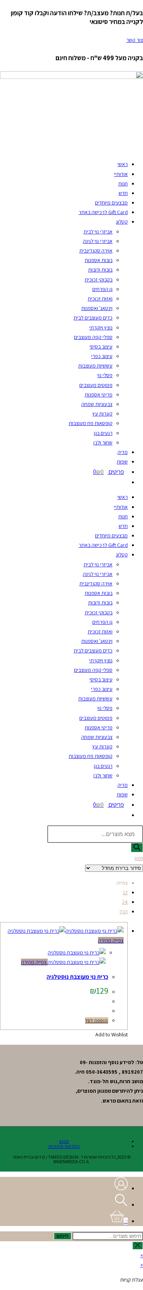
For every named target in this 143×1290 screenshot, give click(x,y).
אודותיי (121, 174)
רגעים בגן (103, 433)
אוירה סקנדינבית (95, 250)
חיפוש (62, 1236)
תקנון (64, 1141)
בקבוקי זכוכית (98, 279)
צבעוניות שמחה (96, 404)
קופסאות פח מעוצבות (90, 423)
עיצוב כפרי (101, 356)
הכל (123, 911)
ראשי (122, 164)
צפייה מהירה (111, 940)
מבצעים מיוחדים (111, 202)
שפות (122, 461)
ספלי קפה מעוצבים (93, 337)
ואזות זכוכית (100, 298)
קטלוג (122, 221)
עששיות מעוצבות (95, 365)
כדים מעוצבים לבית (93, 317)
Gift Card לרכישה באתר (103, 212)
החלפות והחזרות (64, 1146)
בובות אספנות (98, 260)
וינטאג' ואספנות (96, 308)
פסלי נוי (104, 375)
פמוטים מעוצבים (95, 385)
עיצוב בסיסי (101, 346)
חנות (123, 183)
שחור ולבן (102, 442)
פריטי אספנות (98, 394)
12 (125, 892)
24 (125, 901)
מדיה (122, 452)
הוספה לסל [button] (96, 1020)
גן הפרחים (102, 289)
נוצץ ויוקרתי (100, 327)
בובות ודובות (100, 269)
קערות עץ (102, 413)
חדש (123, 193)
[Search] (137, 847)
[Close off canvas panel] (137, 1246)
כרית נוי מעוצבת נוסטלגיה (77, 977)
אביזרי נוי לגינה (97, 241)
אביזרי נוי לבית (98, 231)
